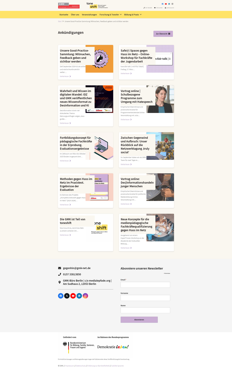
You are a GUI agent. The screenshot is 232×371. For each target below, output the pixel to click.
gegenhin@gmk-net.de (77, 268)
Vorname (124, 293)
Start (60, 21)
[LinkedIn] (169, 4)
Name (123, 305)
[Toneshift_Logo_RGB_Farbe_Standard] (97, 5)
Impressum (69, 366)
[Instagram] (172, 4)
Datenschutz (80, 366)
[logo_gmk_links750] (69, 5)
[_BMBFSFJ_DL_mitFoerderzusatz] (95, 345)
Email (124, 280)
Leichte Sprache (117, 366)
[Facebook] (162, 4)
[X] (67, 296)
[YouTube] (165, 4)
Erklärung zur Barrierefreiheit (98, 366)
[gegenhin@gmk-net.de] (60, 268)
